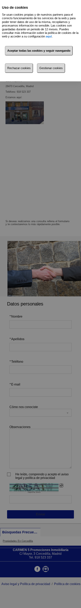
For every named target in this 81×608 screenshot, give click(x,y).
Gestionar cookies (51, 68)
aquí (49, 36)
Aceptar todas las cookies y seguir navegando (38, 50)
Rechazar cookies (19, 68)
